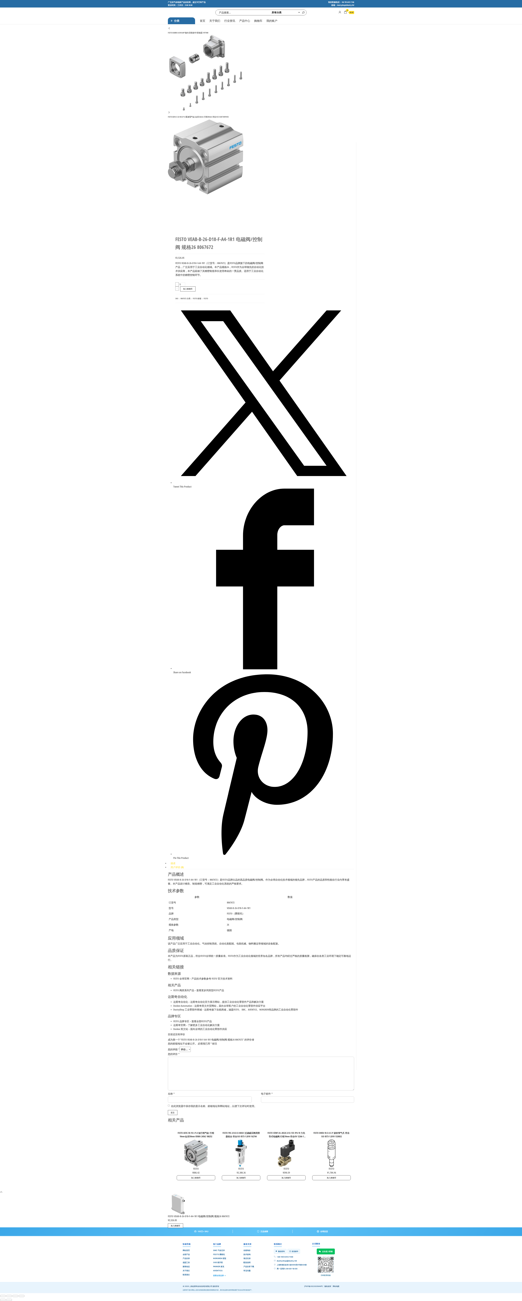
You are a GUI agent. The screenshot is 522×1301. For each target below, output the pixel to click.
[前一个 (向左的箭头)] (3, 1300)
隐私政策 (327, 1286)
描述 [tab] (173, 863)
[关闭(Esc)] (21, 1296)
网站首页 (186, 1250)
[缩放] (3, 1296)
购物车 (258, 21)
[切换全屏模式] (9, 1296)
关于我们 (214, 21)
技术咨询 (247, 1254)
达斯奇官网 (179, 1025)
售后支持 (247, 1258)
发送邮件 (295, 1251)
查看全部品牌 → (219, 1275)
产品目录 (186, 1258)
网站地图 (336, 1286)
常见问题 (247, 1270)
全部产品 (186, 1254)
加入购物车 (188, 289)
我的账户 (271, 21)
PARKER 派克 (218, 1266)
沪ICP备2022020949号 (313, 1286)
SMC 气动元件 (219, 1250)
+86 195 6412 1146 (285, 1257)
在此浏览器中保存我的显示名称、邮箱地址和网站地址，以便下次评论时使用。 (214, 1106)
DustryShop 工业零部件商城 (187, 1009)
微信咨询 (281, 1251)
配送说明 (247, 1262)
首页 (202, 21)
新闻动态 (186, 1266)
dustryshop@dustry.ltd (287, 1261)
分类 (176, 21)
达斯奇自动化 (180, 1001)
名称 (171, 1093)
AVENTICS (218, 1270)
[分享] (15, 1296)
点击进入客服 (327, 1251)
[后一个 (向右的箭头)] (9, 1300)
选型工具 (186, 1262)
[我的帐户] (340, 12)
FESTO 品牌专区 (181, 1021)
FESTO (195, 298)
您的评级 (173, 1049)
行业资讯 (229, 21)
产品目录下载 (248, 1266)
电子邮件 (267, 1093)
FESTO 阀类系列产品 (183, 990)
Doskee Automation (182, 1005)
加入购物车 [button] (196, 1177)
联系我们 (186, 1275)
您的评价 (173, 1054)
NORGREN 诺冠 (219, 1258)
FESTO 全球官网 (181, 978)
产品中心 (244, 21)
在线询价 (247, 1250)
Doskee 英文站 (180, 1029)
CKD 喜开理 (218, 1262)
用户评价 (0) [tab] (177, 867)
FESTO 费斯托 (219, 1254)
